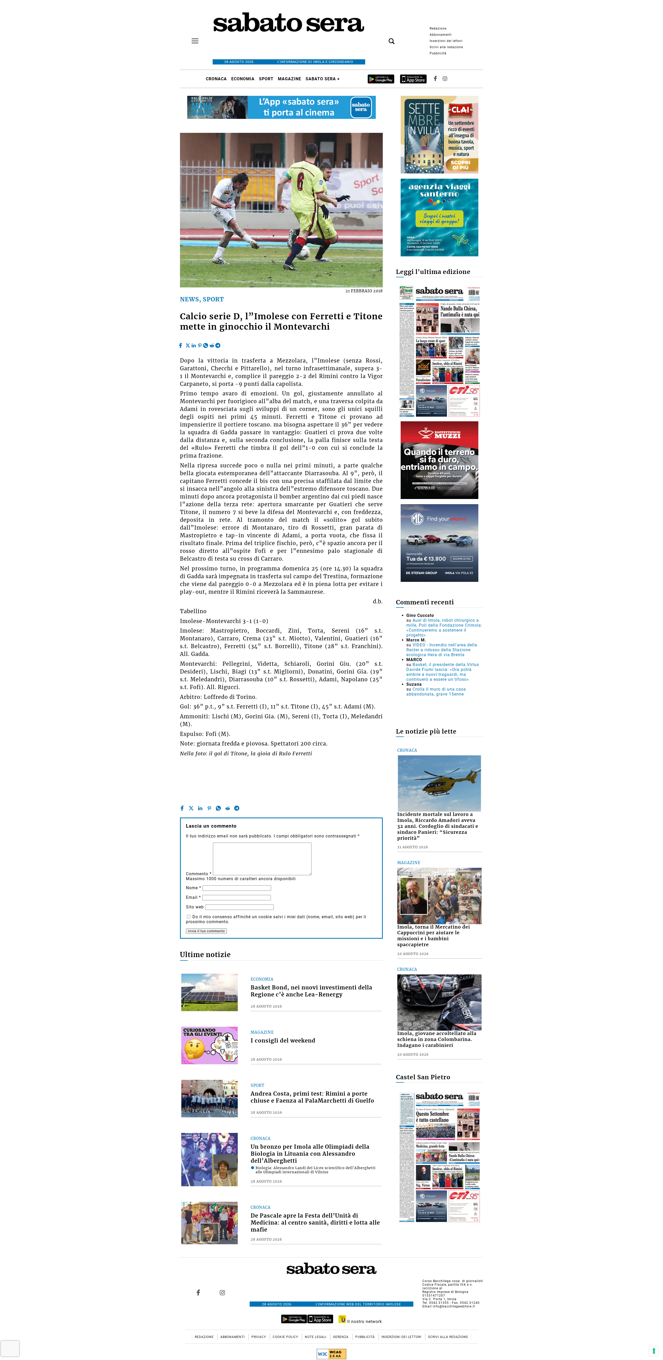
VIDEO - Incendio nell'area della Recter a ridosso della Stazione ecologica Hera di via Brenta (441, 649)
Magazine (289, 78)
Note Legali (316, 1337)
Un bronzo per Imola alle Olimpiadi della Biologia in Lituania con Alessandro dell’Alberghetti (310, 1154)
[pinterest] (199, 344)
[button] (384, 38)
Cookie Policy (286, 1337)
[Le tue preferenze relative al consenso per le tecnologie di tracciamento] (654, 1351)
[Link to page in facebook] (198, 1292)
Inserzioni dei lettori (446, 41)
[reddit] (211, 344)
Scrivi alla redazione (446, 47)
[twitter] (187, 344)
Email (193, 897)
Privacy (259, 1337)
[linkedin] (193, 344)
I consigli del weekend (283, 1040)
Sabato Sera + (323, 78)
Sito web (195, 907)
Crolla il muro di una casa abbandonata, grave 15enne (436, 692)
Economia (243, 78)
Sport (266, 78)
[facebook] (181, 344)
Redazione (438, 28)
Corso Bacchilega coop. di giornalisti (452, 1281)
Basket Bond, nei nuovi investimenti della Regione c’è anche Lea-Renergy (311, 991)
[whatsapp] (205, 344)
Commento (199, 873)
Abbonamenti (441, 35)
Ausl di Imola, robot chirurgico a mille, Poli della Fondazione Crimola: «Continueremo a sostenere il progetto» (444, 628)
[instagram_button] (445, 78)
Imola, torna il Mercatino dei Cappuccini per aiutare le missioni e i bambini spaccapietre (433, 936)
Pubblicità (438, 53)
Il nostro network (364, 1321)
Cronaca (216, 78)
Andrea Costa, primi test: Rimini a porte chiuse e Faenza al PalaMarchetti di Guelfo (312, 1097)
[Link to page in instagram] (222, 1292)
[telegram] (217, 344)
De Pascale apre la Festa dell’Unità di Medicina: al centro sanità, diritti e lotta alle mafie (315, 1222)
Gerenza (341, 1337)
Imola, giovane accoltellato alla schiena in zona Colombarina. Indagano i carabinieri (437, 1039)
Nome (193, 887)
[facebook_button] (435, 78)
